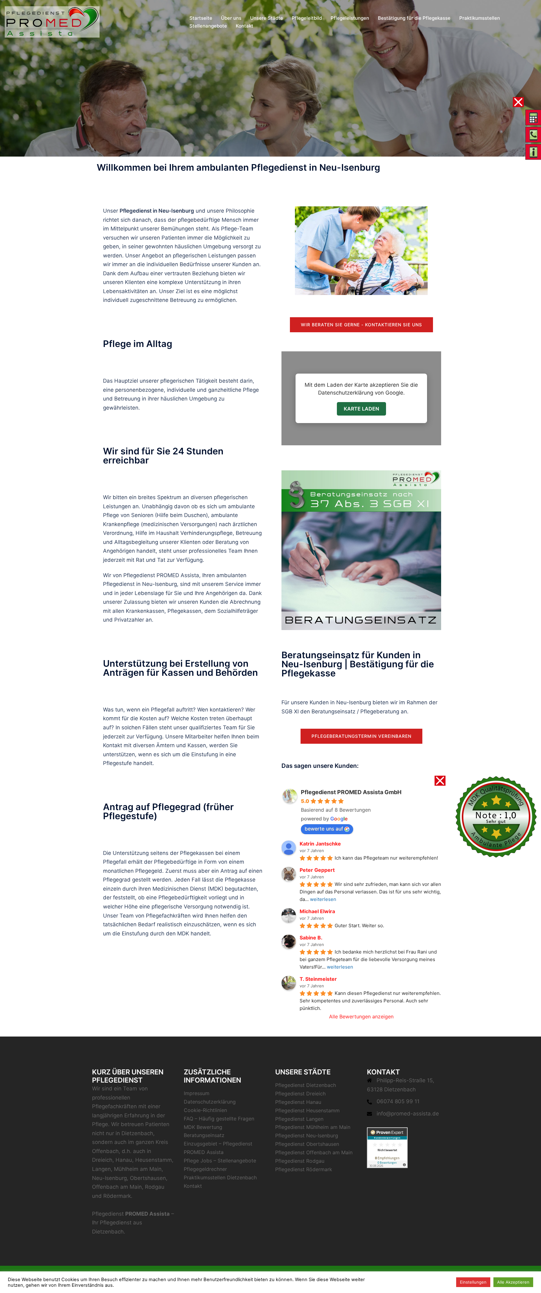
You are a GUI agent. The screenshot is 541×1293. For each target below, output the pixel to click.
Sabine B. (311, 937)
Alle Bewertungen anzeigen (361, 1016)
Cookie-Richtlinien (205, 1110)
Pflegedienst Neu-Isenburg (306, 1135)
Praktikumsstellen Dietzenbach (220, 1177)
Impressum (196, 1093)
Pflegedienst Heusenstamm (307, 1110)
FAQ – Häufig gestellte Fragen (219, 1118)
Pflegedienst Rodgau (299, 1161)
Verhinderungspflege (206, 533)
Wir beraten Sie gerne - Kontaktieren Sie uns (361, 324)
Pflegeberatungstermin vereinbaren (361, 736)
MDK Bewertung (203, 1127)
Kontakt (244, 26)
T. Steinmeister (318, 979)
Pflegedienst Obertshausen (307, 1144)
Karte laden (361, 409)
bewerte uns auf (324, 828)
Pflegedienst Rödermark (303, 1169)
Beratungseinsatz (333, 711)
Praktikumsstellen (479, 18)
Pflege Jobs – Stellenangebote (220, 1160)
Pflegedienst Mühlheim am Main (312, 1127)
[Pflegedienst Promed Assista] (52, 21)
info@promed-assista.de (408, 1113)
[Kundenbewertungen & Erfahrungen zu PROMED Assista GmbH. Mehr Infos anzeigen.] (387, 1147)
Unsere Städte (266, 18)
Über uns (231, 18)
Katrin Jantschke (320, 843)
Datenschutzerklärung (210, 1102)
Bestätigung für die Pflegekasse (414, 18)
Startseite (200, 18)
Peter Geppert (317, 870)
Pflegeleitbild (307, 18)
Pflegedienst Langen (299, 1119)
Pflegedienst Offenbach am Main (314, 1152)
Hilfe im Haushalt (157, 533)
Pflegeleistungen (350, 18)
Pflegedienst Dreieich (300, 1093)
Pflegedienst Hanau (298, 1102)
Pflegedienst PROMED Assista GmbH (351, 792)
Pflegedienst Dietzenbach (305, 1085)
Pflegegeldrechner (205, 1169)
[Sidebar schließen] (518, 102)
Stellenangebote (208, 26)
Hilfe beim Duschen (181, 515)
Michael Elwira (317, 911)
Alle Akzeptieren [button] (513, 1282)
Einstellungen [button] (473, 1282)
